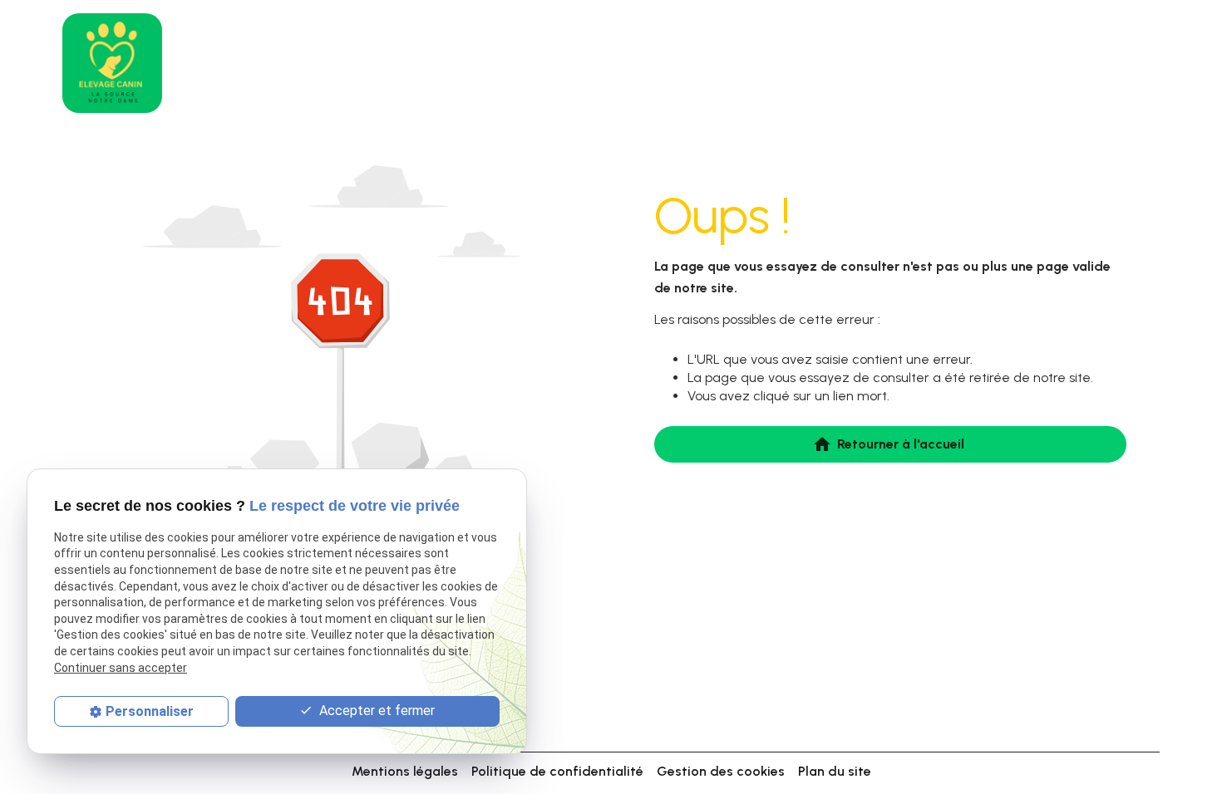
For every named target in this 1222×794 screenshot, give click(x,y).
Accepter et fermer (375, 710)
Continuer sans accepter (120, 667)
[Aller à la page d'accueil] (112, 63)
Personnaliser (150, 711)
